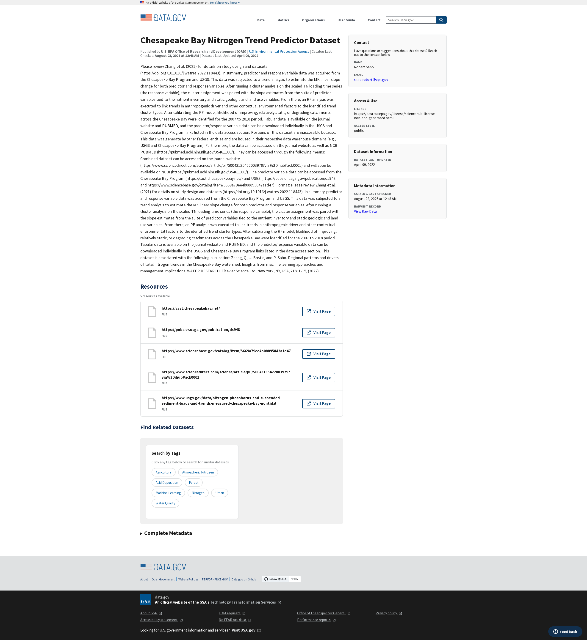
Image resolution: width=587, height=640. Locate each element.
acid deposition (167, 482)
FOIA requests (230, 613)
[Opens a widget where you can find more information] (565, 632)
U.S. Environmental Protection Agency (279, 51)
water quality (165, 503)
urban (219, 493)
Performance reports (314, 619)
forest (194, 482)
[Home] (163, 17)
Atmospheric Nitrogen (198, 472)
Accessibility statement (159, 619)
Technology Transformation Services (243, 602)
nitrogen (198, 493)
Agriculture (164, 472)
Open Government (163, 579)
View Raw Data (365, 211)
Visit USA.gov (244, 630)
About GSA (149, 613)
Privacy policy (387, 613)
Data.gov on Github (244, 579)
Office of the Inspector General (321, 613)
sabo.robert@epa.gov (371, 79)
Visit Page (322, 311)
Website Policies (188, 579)
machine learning (168, 493)
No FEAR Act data (233, 619)
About (144, 579)
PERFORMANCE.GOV (215, 579)
